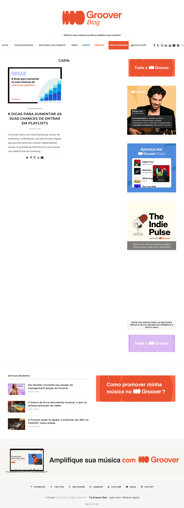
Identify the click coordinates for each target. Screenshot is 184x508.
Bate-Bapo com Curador (52, 45)
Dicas (5, 45)
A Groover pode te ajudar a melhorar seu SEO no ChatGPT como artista (58, 421)
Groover (51, 497)
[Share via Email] (42, 157)
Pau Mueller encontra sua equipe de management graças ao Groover (50, 387)
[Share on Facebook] (31, 157)
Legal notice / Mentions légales (124, 497)
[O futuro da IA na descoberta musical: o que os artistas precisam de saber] (16, 406)
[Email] (173, 45)
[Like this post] (27, 157)
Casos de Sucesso (23, 45)
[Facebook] (154, 45)
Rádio (75, 45)
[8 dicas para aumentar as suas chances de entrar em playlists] (35, 85)
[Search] (182, 45)
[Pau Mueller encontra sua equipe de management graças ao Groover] (16, 389)
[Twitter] (158, 45)
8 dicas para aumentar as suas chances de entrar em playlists (35, 118)
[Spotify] (178, 45)
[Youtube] (170, 45)
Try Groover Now (98, 497)
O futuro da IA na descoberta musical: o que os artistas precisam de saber (57, 404)
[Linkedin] (166, 45)
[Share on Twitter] (34, 157)
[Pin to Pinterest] (38, 157)
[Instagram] (162, 45)
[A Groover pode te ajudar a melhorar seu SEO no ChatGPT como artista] (16, 424)
